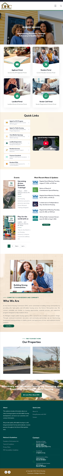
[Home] (6, 6)
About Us (35, 411)
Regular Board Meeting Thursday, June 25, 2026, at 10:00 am (50, 211)
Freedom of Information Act (11, 441)
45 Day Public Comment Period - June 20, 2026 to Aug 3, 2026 (49, 218)
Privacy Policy (6, 447)
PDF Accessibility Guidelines (10, 450)
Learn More (8, 325)
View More (46, 224)
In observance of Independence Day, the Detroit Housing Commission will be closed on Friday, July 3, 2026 (49, 204)
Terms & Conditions (8, 444)
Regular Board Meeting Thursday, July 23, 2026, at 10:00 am (50, 196)
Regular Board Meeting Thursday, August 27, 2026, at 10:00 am (50, 182)
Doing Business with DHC (39, 414)
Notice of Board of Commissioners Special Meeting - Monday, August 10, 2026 (49, 189)
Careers (35, 417)
